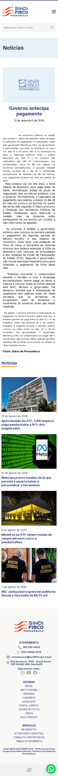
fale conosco (29, 717)
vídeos (29, 713)
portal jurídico (29, 705)
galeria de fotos (29, 709)
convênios (29, 697)
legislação (29, 701)
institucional (29, 689)
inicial (29, 686)
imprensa (29, 693)
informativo (29, 729)
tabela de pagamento (29, 741)
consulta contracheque (29, 737)
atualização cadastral (29, 733)
